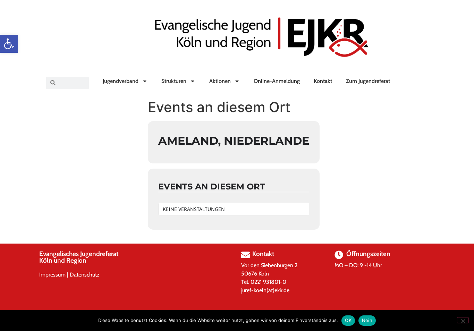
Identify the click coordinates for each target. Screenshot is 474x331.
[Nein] (463, 320)
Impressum (52, 274)
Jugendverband (120, 81)
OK (348, 320)
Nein (367, 320)
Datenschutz (85, 274)
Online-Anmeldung (277, 81)
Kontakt (323, 81)
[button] (9, 44)
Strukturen (173, 81)
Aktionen (220, 81)
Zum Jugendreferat (368, 81)
